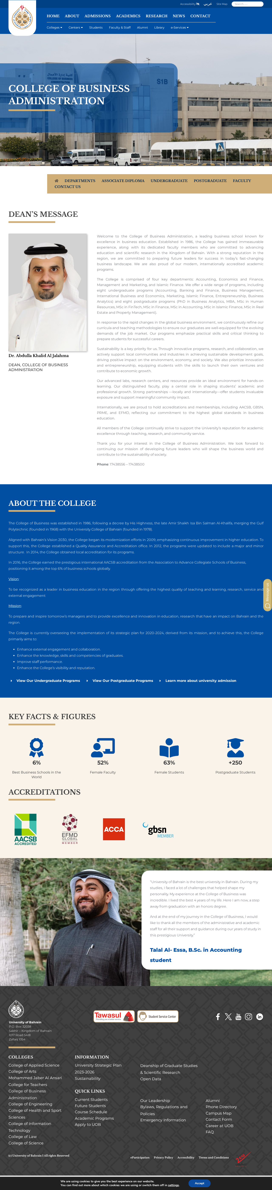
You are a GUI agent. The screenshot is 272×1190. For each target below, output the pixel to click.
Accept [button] (199, 1183)
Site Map (222, 4)
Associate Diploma (123, 181)
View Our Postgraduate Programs (123, 681)
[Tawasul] (114, 1013)
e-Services (178, 27)
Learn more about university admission (201, 681)
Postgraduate (210, 181)
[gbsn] (158, 815)
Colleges (53, 27)
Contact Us (68, 187)
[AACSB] (25, 815)
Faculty (242, 181)
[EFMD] (70, 815)
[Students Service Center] (157, 1013)
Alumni (142, 27)
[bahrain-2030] (243, 1152)
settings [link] (173, 1185)
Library (159, 27)
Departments (80, 181)
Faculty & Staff (120, 27)
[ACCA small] (114, 815)
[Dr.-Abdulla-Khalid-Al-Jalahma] (47, 235)
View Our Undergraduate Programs (48, 681)
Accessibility (188, 4)
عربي (208, 3)
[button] (267, 595)
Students (96, 27)
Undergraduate (169, 181)
